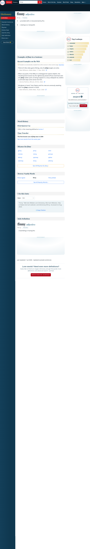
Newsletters (77, 2)
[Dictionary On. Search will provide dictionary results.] (12, 2)
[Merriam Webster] (77, 90)
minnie (20, 154)
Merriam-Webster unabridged (41, 274)
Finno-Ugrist (21, 178)
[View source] (46, 70)
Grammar (59, 2)
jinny (34, 151)
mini (49, 151)
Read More (61, 64)
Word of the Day (52, 2)
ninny (35, 154)
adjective (30, 14)
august (76, 96)
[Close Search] (36, 2)
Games (44, 2)
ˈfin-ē (25, 227)
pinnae (50, 154)
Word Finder (66, 2)
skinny (20, 157)
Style (19, 198)
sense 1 (41, 129)
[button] (83, 2)
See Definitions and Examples (77, 99)
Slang (71, 2)
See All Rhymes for (40, 166)
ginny (20, 151)
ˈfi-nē (24, 18)
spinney (35, 157)
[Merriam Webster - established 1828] (2, 1)
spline (50, 157)
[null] (81, 96)
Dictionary (6, 14)
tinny (34, 161)
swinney (20, 161)
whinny (50, 161)
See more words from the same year (29, 139)
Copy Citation (41, 210)
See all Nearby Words (40, 182)
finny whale (52, 178)
